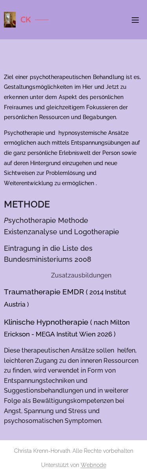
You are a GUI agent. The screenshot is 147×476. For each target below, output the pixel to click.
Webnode (93, 465)
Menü (135, 20)
